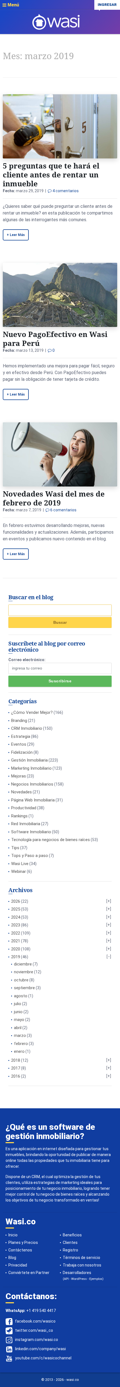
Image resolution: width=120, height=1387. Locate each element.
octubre (21, 980)
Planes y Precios (23, 1242)
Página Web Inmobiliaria (33, 800)
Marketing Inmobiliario (31, 768)
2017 (15, 1068)
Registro (70, 1250)
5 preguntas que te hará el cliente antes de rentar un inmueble (51, 175)
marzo (20, 1035)
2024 (15, 917)
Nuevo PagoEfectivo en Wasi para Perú (55, 338)
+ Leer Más (16, 235)
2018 (15, 1060)
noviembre (23, 971)
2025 (15, 909)
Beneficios (72, 1235)
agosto (20, 995)
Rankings (19, 815)
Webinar (18, 871)
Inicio (13, 1235)
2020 (15, 949)
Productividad (23, 807)
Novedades (21, 791)
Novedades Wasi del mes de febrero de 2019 (54, 498)
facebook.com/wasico (35, 1321)
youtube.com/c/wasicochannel (43, 1358)
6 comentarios (62, 510)
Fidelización (22, 752)
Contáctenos (20, 1250)
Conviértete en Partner (28, 1272)
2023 (15, 925)
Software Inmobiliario (31, 831)
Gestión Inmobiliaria (29, 760)
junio (18, 1011)
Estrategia (20, 736)
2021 (15, 940)
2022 (15, 933)
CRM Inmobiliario (26, 728)
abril (17, 1027)
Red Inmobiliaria (25, 823)
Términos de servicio (81, 1257)
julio (17, 1003)
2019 (15, 956)
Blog (12, 1257)
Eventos (18, 744)
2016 (15, 1076)
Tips (15, 847)
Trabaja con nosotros (82, 1265)
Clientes (70, 1242)
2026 (15, 901)
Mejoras (18, 776)
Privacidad (17, 1265)
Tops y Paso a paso (29, 855)
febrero (21, 1043)
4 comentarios (65, 191)
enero (19, 1051)
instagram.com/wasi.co (36, 1339)
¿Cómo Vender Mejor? (32, 712)
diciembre (23, 964)
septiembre (24, 987)
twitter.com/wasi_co (34, 1330)
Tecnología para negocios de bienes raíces (50, 839)
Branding (19, 720)
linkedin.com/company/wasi (40, 1349)
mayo (19, 1019)
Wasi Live (19, 863)
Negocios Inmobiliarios (32, 784)
